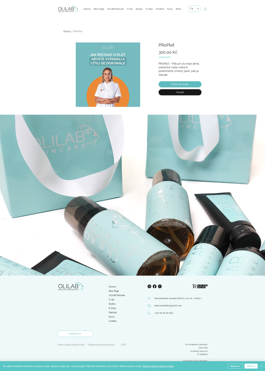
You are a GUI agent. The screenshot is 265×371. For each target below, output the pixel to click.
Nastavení (235, 366)
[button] (205, 8)
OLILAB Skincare (117, 295)
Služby (112, 304)
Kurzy (112, 317)
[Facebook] (154, 286)
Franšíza (113, 312)
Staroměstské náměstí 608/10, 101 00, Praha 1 (178, 298)
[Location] (149, 298)
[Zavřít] (261, 366)
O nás (111, 299)
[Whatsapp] (160, 286)
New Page (114, 291)
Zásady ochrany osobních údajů (158, 366)
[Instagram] (149, 286)
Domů (67, 31)
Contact (112, 321)
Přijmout (251, 366)
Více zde (163, 74)
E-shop (112, 308)
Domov (112, 286)
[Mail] (149, 306)
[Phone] (149, 313)
